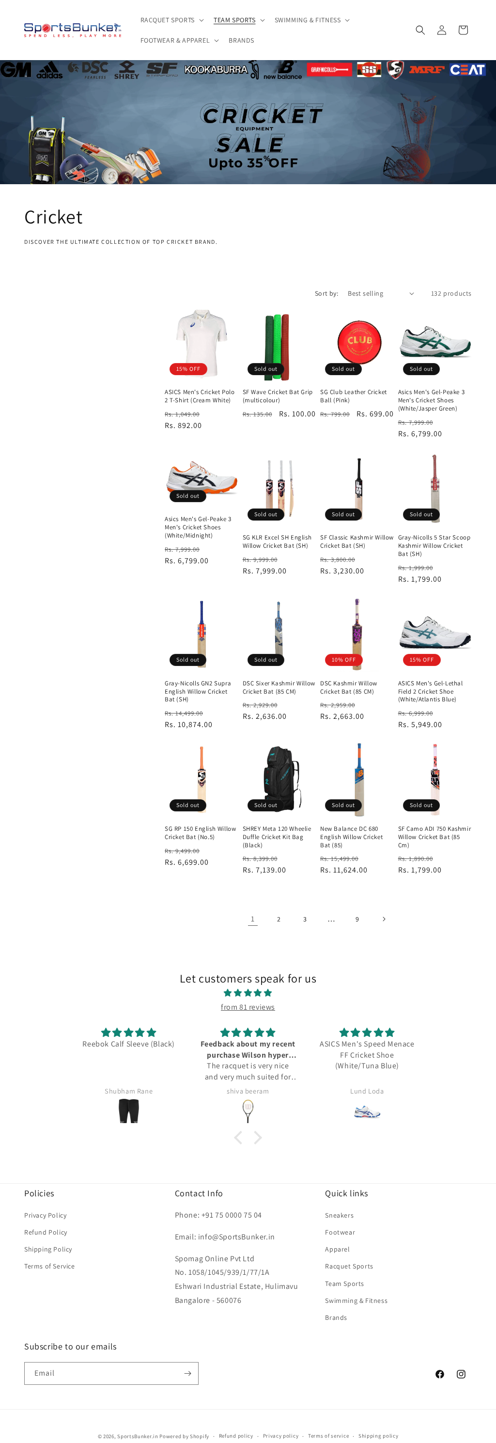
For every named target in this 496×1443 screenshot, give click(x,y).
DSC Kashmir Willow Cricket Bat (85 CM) (348, 688)
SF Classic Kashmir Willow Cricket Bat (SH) (357, 542)
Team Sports (344, 1283)
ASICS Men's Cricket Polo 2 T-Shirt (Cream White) (199, 396)
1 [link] (253, 919)
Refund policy (236, 1435)
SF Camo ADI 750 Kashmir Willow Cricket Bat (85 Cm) (434, 837)
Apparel (337, 1249)
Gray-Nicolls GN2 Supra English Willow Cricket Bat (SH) (198, 692)
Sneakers (339, 1215)
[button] (171, 20)
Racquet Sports (349, 1266)
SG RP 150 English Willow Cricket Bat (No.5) (200, 833)
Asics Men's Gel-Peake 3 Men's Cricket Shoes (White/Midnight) (198, 527)
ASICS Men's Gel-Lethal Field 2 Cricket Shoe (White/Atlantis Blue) (430, 692)
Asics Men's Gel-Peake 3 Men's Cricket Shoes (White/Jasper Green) (431, 400)
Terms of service (328, 1435)
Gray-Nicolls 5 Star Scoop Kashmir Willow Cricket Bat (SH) (434, 546)
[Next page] (383, 919)
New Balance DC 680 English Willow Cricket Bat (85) (351, 837)
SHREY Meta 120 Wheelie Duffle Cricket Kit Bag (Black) (277, 837)
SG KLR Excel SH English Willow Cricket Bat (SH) (277, 542)
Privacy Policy (45, 1215)
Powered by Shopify (184, 1436)
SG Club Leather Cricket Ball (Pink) (353, 396)
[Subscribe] (187, 1373)
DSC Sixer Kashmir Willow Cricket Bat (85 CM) (279, 688)
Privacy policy (281, 1435)
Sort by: (326, 293)
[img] (248, 993)
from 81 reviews (248, 1007)
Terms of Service (49, 1266)
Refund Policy (45, 1232)
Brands (336, 1317)
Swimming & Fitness (356, 1300)
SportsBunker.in (137, 1436)
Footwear (340, 1232)
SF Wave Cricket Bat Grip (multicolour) (278, 396)
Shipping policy (378, 1435)
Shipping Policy (48, 1249)
